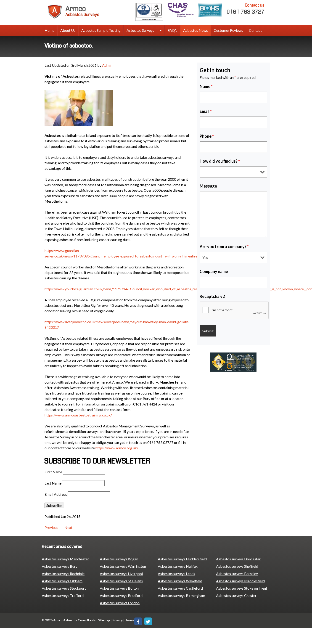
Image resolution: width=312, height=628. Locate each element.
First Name (53, 472)
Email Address (56, 494)
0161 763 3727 (246, 8)
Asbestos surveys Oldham (62, 581)
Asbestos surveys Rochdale (63, 573)
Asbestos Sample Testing (101, 30)
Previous (51, 527)
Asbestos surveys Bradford (121, 595)
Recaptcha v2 (212, 296)
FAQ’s (172, 30)
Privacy (117, 620)
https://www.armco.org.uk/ (116, 448)
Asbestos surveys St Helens (121, 581)
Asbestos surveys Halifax (178, 566)
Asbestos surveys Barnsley (237, 573)
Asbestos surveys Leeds (176, 573)
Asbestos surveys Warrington (123, 566)
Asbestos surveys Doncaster (238, 559)
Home (49, 30)
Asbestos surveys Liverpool (121, 573)
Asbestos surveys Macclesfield (240, 581)
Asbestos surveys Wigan (119, 559)
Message (208, 185)
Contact (255, 30)
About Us (67, 30)
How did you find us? (220, 161)
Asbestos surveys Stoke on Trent (241, 588)
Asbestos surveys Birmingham (181, 595)
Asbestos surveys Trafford (63, 595)
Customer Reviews (228, 30)
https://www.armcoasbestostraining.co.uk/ (78, 415)
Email (206, 111)
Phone (207, 136)
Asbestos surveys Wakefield (180, 581)
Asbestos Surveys (140, 30)
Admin (107, 65)
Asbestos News (195, 30)
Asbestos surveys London (120, 603)
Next (68, 527)
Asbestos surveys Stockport (64, 588)
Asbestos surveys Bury (59, 566)
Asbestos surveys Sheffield (237, 566)
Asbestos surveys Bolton (119, 588)
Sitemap (104, 620)
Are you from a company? (224, 246)
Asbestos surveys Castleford (180, 588)
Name (206, 86)
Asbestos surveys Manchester (65, 559)
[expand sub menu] (160, 30)
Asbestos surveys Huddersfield (182, 559)
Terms (129, 620)
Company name (214, 271)
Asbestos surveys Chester (236, 595)
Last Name (53, 483)
